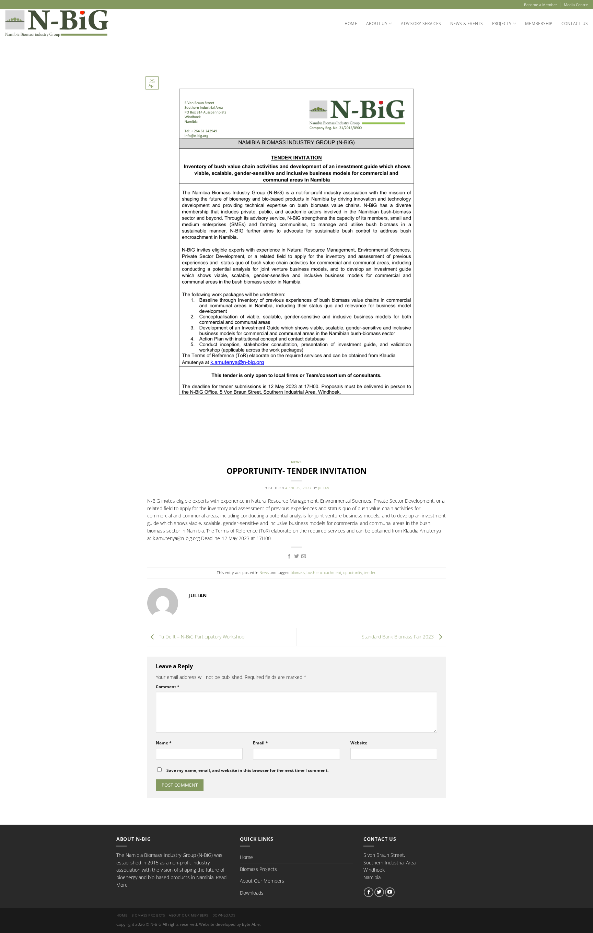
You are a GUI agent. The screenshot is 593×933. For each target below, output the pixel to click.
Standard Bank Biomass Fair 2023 (398, 636)
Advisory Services (421, 23)
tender (369, 572)
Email (260, 743)
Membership (538, 23)
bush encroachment (323, 572)
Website (358, 743)
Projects (502, 23)
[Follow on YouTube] (390, 892)
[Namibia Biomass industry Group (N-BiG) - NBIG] (56, 23)
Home (351, 23)
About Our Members (262, 880)
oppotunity (352, 572)
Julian (323, 488)
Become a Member (540, 4)
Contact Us (574, 23)
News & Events (466, 23)
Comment (167, 687)
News (296, 462)
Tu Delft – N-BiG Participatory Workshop (201, 636)
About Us (376, 23)
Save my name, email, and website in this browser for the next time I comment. (247, 770)
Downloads (252, 892)
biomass (298, 572)
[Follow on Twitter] (379, 892)
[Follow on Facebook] (368, 892)
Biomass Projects (258, 869)
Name (164, 743)
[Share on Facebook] (289, 556)
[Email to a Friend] (303, 556)
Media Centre (576, 4)
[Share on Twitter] (296, 556)
